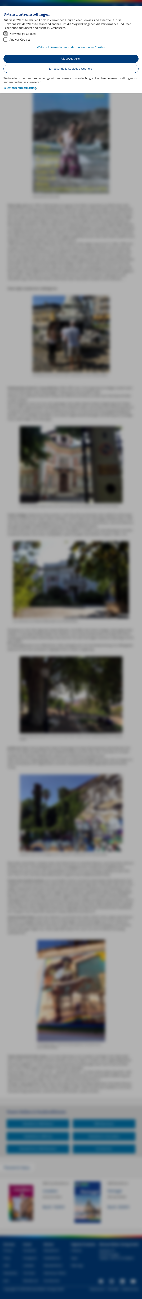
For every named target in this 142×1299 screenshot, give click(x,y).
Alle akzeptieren (71, 58)
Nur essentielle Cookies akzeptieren (71, 68)
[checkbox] (71, 34)
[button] (71, 49)
